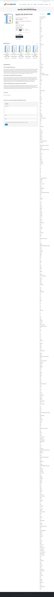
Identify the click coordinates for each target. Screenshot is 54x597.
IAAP (40, 293)
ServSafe (41, 510)
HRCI (40, 287)
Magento (41, 353)
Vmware (41, 573)
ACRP (40, 38)
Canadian (41, 148)
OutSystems (41, 438)
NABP (40, 376)
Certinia (41, 156)
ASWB (40, 110)
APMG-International (42, 90)
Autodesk (41, 116)
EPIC (40, 234)
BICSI (40, 129)
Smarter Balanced (42, 520)
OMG (40, 431)
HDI (40, 277)
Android (41, 79)
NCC (40, 388)
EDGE (40, 231)
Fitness (41, 248)
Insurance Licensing (42, 324)
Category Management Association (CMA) (44, 150)
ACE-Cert (41, 31)
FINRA (40, 247)
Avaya (40, 119)
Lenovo (41, 347)
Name (6, 115)
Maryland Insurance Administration (44, 356)
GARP (40, 257)
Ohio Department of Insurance (44, 428)
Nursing (41, 416)
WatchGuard (41, 575)
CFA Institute (41, 162)
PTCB (40, 467)
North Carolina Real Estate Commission (45, 412)
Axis (40, 122)
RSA (40, 484)
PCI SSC (41, 445)
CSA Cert (41, 199)
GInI (40, 264)
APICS (40, 87)
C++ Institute (41, 142)
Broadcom (41, 138)
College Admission (42, 188)
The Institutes (41, 549)
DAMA (40, 209)
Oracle (40, 435)
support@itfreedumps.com (47, 1)
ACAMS (41, 28)
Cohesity (41, 186)
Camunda (41, 146)
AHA (40, 53)
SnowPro (41, 524)
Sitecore (41, 516)
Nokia (40, 411)
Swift (40, 539)
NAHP (40, 379)
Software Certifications (43, 530)
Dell (40, 218)
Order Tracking (13, 1)
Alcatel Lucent (41, 64)
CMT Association (42, 183)
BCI (40, 125)
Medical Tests (41, 362)
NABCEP (41, 375)
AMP (40, 76)
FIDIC (40, 242)
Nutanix (41, 418)
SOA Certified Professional (43, 526)
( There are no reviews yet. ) (23, 15)
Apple (40, 93)
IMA (40, 317)
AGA (40, 50)
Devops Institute (42, 222)
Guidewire (41, 271)
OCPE (40, 425)
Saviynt (41, 497)
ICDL (40, 303)
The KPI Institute (42, 550)
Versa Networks (42, 569)
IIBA (40, 313)
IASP (40, 297)
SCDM (40, 501)
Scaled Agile (41, 500)
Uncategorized (42, 560)
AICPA (40, 61)
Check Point (41, 163)
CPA (40, 195)
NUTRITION (41, 419)
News (31, 4)
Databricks (41, 212)
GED (40, 260)
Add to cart (20, 36)
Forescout (41, 251)
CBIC (40, 152)
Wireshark (41, 579)
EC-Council (41, 228)
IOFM (40, 327)
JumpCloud (41, 343)
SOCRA (41, 527)
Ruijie (40, 487)
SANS (40, 493)
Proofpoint (41, 464)
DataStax (41, 215)
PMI (40, 454)
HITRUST (41, 283)
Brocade (41, 139)
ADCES (40, 43)
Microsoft (41, 363)
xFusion (41, 585)
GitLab (40, 267)
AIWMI (40, 63)
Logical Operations (42, 350)
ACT (40, 41)
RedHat (41, 480)
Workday (41, 580)
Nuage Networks (42, 415)
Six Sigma (41, 517)
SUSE (40, 537)
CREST (40, 196)
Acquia (40, 37)
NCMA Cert (41, 393)
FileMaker (41, 244)
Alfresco (41, 66)
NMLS (40, 409)
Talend (40, 543)
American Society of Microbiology (44, 74)
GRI (40, 270)
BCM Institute (41, 126)
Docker (41, 224)
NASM (40, 382)
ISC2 (40, 333)
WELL (40, 576)
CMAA (40, 182)
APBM (40, 83)
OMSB (40, 434)
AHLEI (40, 57)
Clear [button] (20, 31)
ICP (40, 307)
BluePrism (41, 133)
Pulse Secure (41, 468)
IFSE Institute (41, 310)
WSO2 (40, 583)
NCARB (41, 386)
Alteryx (40, 70)
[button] (49, 4)
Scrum (40, 504)
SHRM (40, 513)
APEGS (40, 84)
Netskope (41, 398)
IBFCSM (41, 300)
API (40, 86)
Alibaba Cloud (41, 67)
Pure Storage (41, 471)
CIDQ (40, 165)
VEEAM (41, 566)
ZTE (40, 589)
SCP (40, 503)
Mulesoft (41, 372)
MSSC (40, 370)
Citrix (40, 175)
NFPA (40, 402)
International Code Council (43, 326)
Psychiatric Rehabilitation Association (44, 465)
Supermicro (41, 536)
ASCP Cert (41, 103)
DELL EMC (7, 53)
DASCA (41, 211)
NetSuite (41, 399)
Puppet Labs (41, 470)
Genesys (41, 261)
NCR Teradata (41, 395)
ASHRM (41, 106)
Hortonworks (41, 284)
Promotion (46, 4)
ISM (40, 336)
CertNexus (41, 160)
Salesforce (41, 490)
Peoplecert (41, 451)
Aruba (40, 102)
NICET (40, 406)
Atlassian (41, 113)
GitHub (40, 265)
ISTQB (40, 339)
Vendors (28, 4)
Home (20, 4)
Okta (40, 429)
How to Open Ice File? (41, 4)
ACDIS (40, 30)
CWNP (40, 205)
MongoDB (41, 366)
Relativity (41, 481)
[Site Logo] (10, 4)
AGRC (40, 51)
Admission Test (42, 44)
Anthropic (41, 80)
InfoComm (41, 320)
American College (42, 73)
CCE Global (41, 153)
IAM (40, 294)
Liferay (40, 349)
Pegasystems (41, 448)
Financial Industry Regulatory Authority (45, 245)
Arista (40, 100)
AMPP (40, 77)
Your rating (6, 103)
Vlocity (40, 572)
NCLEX (40, 392)
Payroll (40, 442)
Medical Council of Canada (43, 360)
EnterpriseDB (41, 232)
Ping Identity (41, 452)
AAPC (40, 24)
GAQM (40, 255)
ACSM (40, 40)
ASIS (40, 107)
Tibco (40, 556)
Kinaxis (40, 346)
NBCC (40, 385)
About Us (5, 1)
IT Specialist (41, 340)
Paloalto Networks (42, 441)
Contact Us (9, 1)
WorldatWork (41, 582)
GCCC (40, 258)
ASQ (40, 109)
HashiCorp (41, 274)
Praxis (40, 458)
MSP (40, 369)
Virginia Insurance (42, 570)
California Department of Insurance (44, 145)
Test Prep (41, 546)
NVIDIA (41, 421)
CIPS (40, 169)
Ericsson (41, 235)
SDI (40, 507)
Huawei (41, 290)
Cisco (40, 172)
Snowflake (41, 523)
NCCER (41, 389)
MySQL (41, 373)
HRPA (40, 288)
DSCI (40, 225)
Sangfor (41, 491)
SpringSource (41, 534)
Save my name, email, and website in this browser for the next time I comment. (17, 122)
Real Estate (41, 478)
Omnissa (41, 432)
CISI (40, 173)
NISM (40, 408)
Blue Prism (41, 132)
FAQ (16, 1)
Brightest (41, 136)
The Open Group (42, 553)
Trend (40, 557)
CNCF (40, 185)
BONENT (41, 135)
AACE (40, 20)
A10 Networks (41, 18)
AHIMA (40, 54)
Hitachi (40, 281)
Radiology (41, 477)
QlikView (41, 475)
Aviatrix (41, 120)
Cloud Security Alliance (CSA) (43, 178)
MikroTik (41, 365)
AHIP (40, 56)
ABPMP (41, 27)
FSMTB (41, 254)
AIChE (40, 60)
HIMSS (40, 280)
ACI (40, 34)
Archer (40, 96)
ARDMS (41, 99)
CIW (40, 176)
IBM (40, 301)
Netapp (41, 396)
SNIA (40, 521)
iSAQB (40, 330)
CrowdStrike (41, 198)
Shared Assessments (42, 511)
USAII (40, 562)
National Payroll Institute (43, 383)
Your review (7, 106)
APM (40, 89)
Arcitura (41, 97)
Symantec (41, 540)
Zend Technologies (42, 586)
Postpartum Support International (44, 457)
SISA (40, 514)
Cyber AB (41, 206)
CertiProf (41, 159)
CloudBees (41, 179)
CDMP (40, 155)
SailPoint (41, 488)
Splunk (40, 533)
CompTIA (41, 189)
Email (6, 118)
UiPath (40, 559)
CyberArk (41, 208)
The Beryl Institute (42, 547)
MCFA (40, 359)
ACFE (40, 33)
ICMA (40, 306)
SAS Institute (41, 494)
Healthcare (41, 278)
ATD (40, 112)
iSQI (40, 337)
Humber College (42, 291)
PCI (40, 444)
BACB (40, 123)
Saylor (40, 498)
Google (41, 268)
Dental (40, 221)
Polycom (41, 455)
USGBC (41, 563)
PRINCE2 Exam (42, 461)
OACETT (41, 422)
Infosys (41, 323)
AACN (40, 21)
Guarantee (35, 4)
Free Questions (24, 4)
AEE (40, 47)
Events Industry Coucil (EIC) (43, 238)
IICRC (40, 316)
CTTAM (41, 202)
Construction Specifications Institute (44, 192)
